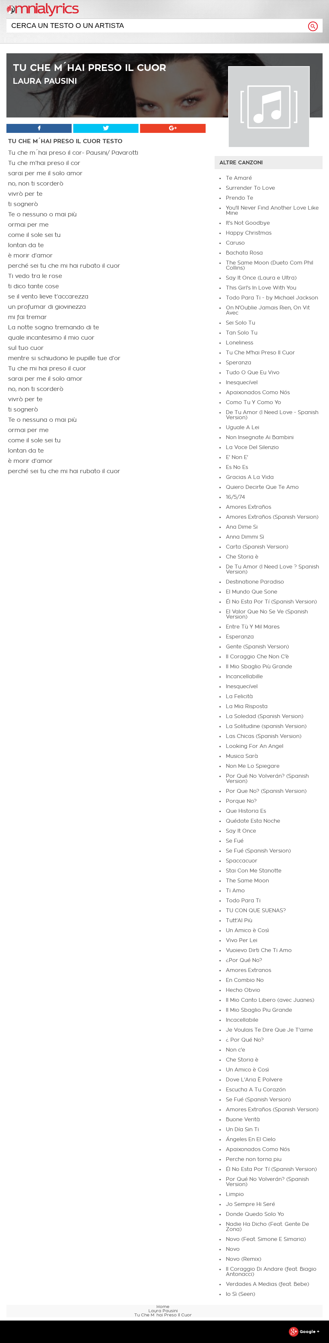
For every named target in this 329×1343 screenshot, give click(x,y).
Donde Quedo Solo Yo (255, 1214)
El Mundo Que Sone (251, 591)
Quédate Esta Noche (253, 821)
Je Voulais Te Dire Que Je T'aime (269, 1030)
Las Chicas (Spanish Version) (263, 736)
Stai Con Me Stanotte (253, 870)
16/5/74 (235, 497)
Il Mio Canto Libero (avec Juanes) (270, 1000)
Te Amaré (239, 178)
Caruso (235, 243)
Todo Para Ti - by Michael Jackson (272, 297)
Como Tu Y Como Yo (253, 402)
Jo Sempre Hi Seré (250, 1204)
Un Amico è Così (247, 930)
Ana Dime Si (242, 527)
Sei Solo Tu (240, 322)
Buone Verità (243, 1119)
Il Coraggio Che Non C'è (257, 656)
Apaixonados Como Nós (258, 392)
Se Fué (235, 841)
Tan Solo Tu (241, 332)
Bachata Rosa (244, 253)
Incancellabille (244, 676)
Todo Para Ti (243, 900)
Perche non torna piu (253, 1159)
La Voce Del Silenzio (252, 447)
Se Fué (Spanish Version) (258, 850)
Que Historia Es (246, 811)
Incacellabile (242, 1020)
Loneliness (239, 342)
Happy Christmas (248, 233)
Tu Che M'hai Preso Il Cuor (260, 352)
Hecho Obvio (243, 990)
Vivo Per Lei (241, 940)
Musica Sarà (242, 756)
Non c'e (235, 1050)
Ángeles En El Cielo (251, 1139)
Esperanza (240, 636)
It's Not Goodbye (248, 223)
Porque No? (241, 801)
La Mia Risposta (247, 706)
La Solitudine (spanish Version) (266, 726)
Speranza (238, 362)
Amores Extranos (248, 970)
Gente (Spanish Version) (257, 646)
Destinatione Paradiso (255, 582)
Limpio (235, 1194)
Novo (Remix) (243, 1259)
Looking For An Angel (254, 746)
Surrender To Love (250, 188)
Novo (233, 1249)
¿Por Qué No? (244, 960)
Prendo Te (239, 198)
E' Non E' (237, 457)
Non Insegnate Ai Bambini (260, 437)
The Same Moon (247, 880)
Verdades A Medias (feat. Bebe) (267, 1284)
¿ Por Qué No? (245, 1040)
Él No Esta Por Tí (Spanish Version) (271, 601)
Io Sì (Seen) (240, 1294)
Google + (308, 1331)
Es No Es (237, 467)
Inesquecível (242, 382)
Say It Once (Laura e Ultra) (261, 278)
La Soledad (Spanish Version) (264, 716)
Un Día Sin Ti (242, 1129)
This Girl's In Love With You (261, 287)
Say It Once (241, 831)
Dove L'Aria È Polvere (254, 1079)
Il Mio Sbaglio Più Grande (259, 666)
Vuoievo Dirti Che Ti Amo (259, 950)
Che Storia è (242, 556)
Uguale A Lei (242, 427)
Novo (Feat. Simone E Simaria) (266, 1239)
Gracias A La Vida (250, 477)
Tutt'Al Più (239, 920)
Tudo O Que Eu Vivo (253, 372)
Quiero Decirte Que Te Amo (262, 487)
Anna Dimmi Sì (245, 537)
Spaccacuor (241, 860)
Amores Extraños (248, 507)
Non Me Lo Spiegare (253, 766)
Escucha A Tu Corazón (256, 1089)
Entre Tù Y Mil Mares (253, 626)
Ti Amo (235, 890)
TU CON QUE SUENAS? (256, 910)
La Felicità (239, 696)
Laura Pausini (45, 81)
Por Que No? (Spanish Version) (266, 791)
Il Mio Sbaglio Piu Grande (259, 1010)
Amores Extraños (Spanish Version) (272, 517)
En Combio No (245, 980)
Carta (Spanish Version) (257, 547)
